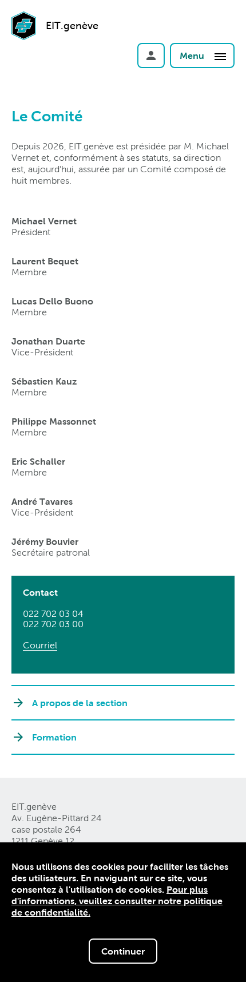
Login (151, 55)
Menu (193, 55)
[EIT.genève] (23, 42)
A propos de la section (80, 703)
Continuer (123, 951)
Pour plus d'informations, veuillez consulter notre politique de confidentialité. (117, 900)
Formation (54, 737)
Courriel (40, 645)
